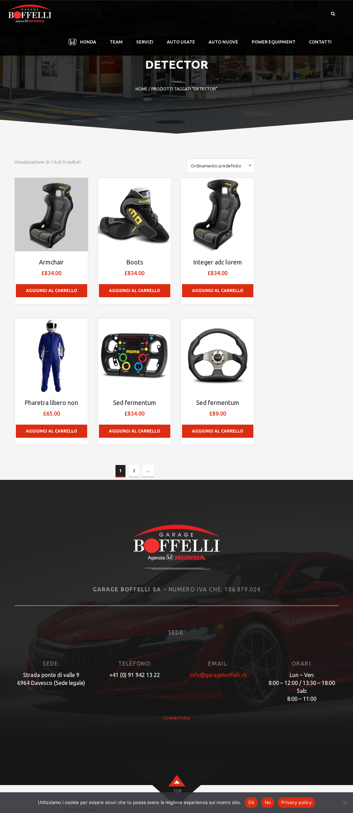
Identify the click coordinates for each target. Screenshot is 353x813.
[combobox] (220, 165)
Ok (251, 802)
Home (141, 89)
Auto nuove (223, 41)
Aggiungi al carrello (51, 290)
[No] (344, 802)
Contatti (320, 41)
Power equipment (273, 41)
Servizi (144, 41)
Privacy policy (296, 802)
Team (116, 41)
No (268, 802)
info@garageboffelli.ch (218, 675)
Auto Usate (181, 41)
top (177, 791)
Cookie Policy (176, 717)
